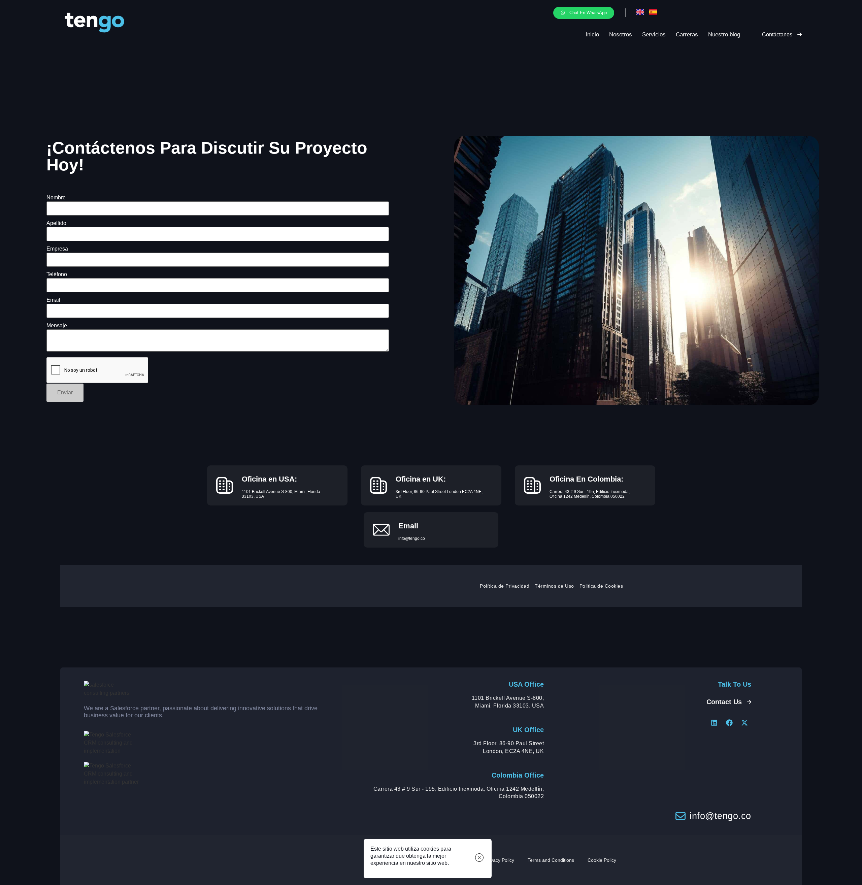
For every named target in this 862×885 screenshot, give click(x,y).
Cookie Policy (602, 860)
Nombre (56, 197)
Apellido (56, 223)
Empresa (57, 249)
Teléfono (56, 274)
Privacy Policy (499, 860)
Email (53, 300)
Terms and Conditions (551, 860)
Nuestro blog (724, 34)
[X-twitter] (744, 722)
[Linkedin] (714, 722)
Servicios (654, 34)
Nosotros (620, 34)
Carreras (687, 34)
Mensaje (56, 325)
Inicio (592, 34)
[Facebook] (729, 722)
